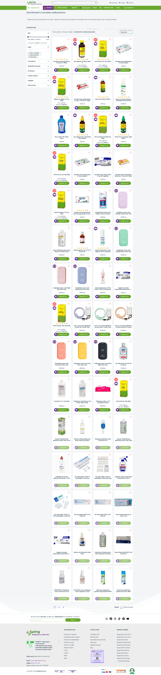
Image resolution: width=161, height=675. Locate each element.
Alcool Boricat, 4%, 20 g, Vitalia (103, 61)
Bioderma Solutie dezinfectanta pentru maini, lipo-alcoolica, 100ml (82, 439)
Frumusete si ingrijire (67, 32)
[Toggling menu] (34, 7)
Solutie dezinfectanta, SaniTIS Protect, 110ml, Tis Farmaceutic (103, 288)
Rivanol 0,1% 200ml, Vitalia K (102, 99)
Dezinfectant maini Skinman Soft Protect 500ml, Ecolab (82, 402)
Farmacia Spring (56, 32)
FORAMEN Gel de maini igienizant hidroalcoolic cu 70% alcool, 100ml (62, 477)
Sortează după (126, 30)
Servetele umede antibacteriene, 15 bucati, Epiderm (82, 175)
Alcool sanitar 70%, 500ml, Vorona (62, 137)
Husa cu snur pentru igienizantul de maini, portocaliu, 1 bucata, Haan (123, 326)
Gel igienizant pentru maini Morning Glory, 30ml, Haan (82, 288)
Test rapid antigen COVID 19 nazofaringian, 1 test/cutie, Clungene (82, 477)
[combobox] (74, 3)
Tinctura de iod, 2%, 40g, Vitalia (62, 174)
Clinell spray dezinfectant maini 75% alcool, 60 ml (103, 439)
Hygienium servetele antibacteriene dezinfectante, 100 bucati (61, 553)
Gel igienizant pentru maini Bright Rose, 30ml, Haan (61, 288)
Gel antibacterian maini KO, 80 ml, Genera (123, 364)
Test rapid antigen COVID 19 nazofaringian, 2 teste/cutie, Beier (102, 477)
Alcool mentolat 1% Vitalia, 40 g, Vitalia (102, 137)
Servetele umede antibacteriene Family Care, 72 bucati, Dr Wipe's (123, 175)
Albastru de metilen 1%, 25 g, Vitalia (61, 100)
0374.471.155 (35, 663)
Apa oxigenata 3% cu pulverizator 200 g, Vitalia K (82, 137)
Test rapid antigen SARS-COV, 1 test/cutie (103, 515)
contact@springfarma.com (38, 660)
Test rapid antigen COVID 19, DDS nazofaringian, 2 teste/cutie (61, 515)
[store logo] (38, 3)
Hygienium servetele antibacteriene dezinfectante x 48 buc (123, 288)
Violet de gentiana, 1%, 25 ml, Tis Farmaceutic (82, 251)
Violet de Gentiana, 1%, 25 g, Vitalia (61, 213)
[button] (68, 39)
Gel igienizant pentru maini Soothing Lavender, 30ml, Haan (123, 213)
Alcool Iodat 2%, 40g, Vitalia (123, 401)
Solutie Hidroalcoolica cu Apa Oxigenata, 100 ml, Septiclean (103, 251)
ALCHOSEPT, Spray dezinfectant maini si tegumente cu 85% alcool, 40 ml (82, 590)
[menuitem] (48, 8)
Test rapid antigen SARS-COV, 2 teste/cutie (82, 515)
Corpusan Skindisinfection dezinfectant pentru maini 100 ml (61, 439)
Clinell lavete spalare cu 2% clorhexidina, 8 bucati (103, 402)
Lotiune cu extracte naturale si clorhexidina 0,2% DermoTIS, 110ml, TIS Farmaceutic (123, 100)
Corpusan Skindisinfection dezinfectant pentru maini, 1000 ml (123, 439)
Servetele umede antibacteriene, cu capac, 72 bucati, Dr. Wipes (82, 100)
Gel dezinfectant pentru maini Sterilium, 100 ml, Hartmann (103, 213)
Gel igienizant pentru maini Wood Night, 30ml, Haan (102, 364)
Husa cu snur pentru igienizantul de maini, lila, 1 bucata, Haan (82, 326)
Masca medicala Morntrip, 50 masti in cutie (123, 515)
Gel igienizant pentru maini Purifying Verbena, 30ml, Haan (123, 251)
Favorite (123, 2)
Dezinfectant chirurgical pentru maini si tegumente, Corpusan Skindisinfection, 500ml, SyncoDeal (103, 553)
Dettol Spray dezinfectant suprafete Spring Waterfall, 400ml (103, 590)
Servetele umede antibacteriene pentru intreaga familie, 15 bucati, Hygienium (82, 213)
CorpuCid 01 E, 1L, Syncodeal (61, 401)
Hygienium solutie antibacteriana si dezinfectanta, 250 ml (123, 477)
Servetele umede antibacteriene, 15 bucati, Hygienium (102, 175)
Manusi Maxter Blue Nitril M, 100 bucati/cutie (123, 553)
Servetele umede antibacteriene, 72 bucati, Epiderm (123, 62)
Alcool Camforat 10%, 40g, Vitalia (61, 325)
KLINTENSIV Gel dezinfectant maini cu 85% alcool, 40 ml (61, 590)
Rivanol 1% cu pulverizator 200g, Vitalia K (123, 137)
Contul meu (114, 2)
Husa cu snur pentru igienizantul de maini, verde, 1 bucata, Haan (102, 326)
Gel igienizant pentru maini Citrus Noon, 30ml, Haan (82, 364)
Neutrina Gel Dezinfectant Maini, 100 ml (82, 553)
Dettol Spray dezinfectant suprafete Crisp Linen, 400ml (123, 590)
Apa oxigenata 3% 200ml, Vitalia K (82, 62)
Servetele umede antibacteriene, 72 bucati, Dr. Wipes (61, 62)
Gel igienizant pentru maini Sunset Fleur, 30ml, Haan (62, 364)
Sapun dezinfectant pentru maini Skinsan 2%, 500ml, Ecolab (61, 251)
